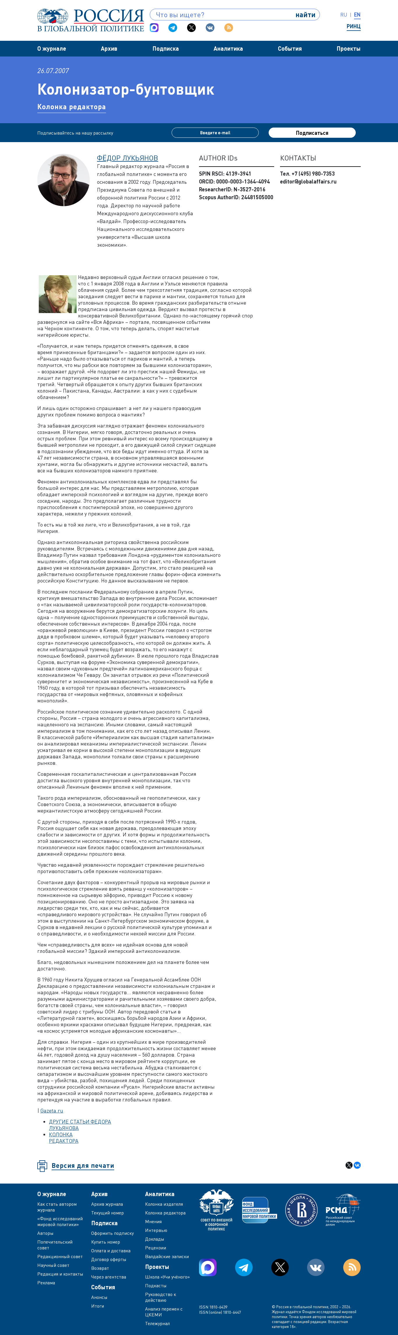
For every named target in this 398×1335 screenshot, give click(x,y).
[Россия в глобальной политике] (90, 20)
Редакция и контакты (60, 1274)
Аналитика (228, 48)
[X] (349, 1165)
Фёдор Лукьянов (127, 157)
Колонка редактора (71, 106)
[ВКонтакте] (357, 1165)
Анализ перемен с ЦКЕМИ (164, 1312)
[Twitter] (191, 27)
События (290, 48)
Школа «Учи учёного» (167, 1277)
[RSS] (228, 27)
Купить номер (105, 1242)
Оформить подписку (112, 1233)
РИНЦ (354, 26)
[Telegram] (172, 27)
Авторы (45, 1233)
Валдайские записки (167, 1256)
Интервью (156, 1230)
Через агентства (108, 1277)
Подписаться (312, 133)
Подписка (165, 48)
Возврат (100, 1268)
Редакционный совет (60, 1256)
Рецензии (155, 1248)
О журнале (51, 48)
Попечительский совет (55, 1245)
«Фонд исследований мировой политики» (60, 1221)
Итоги (97, 1306)
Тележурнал (157, 1323)
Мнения (153, 1221)
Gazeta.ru (51, 1110)
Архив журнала (107, 1204)
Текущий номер (107, 1213)
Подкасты (156, 1285)
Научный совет (53, 1265)
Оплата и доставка (111, 1250)
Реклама (46, 1282)
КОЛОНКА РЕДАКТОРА (63, 1137)
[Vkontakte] (210, 27)
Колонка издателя (164, 1204)
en (357, 14)
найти (305, 14)
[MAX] (154, 27)
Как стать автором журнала (57, 1207)
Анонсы (99, 1297)
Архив (109, 48)
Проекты (349, 48)
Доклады (154, 1239)
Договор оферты (108, 1259)
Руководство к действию (160, 1297)
